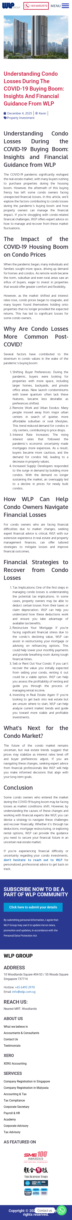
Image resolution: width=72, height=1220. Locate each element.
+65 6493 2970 (25, 987)
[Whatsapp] (62, 1210)
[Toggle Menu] (65, 6)
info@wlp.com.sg (23, 992)
